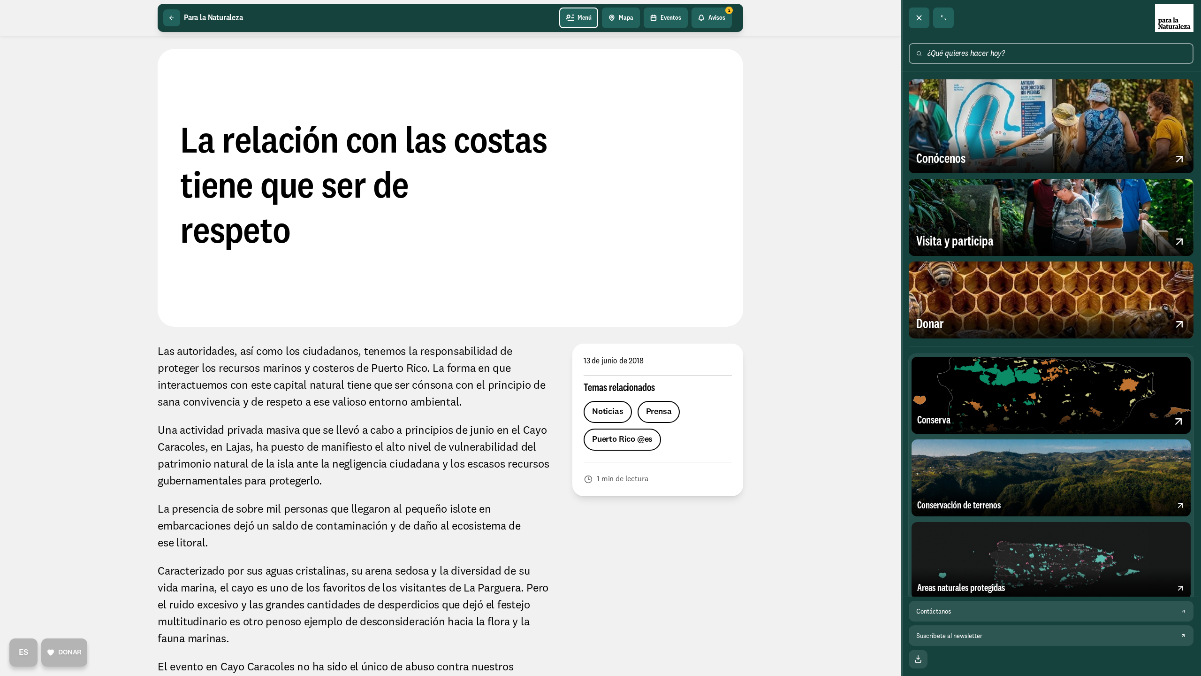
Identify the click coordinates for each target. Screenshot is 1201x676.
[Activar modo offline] (918, 659)
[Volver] (171, 17)
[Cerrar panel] (919, 18)
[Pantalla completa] (943, 18)
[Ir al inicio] (1174, 18)
